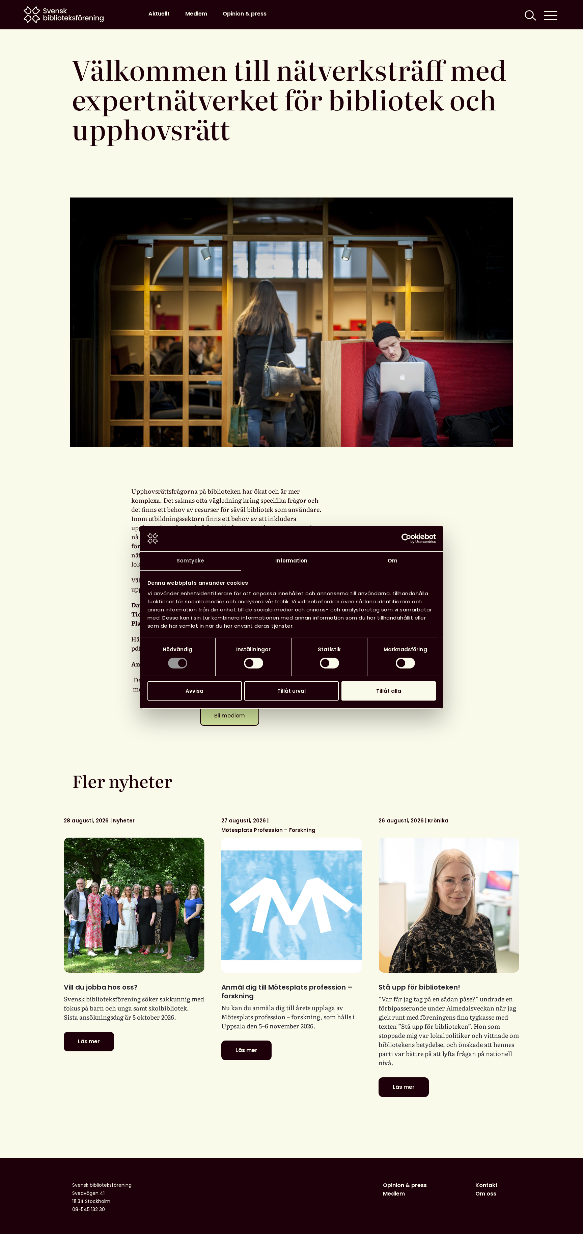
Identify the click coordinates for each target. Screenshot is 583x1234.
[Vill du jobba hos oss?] (134, 905)
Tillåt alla (388, 690)
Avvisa (194, 690)
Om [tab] (392, 560)
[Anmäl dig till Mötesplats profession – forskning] (291, 905)
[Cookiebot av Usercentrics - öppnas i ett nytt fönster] (406, 538)
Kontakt (486, 1185)
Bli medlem (229, 715)
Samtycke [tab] (190, 560)
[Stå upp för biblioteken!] (449, 905)
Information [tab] (291, 560)
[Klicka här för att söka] (529, 14)
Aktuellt (159, 14)
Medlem (196, 14)
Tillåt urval (291, 690)
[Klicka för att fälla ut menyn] (550, 14)
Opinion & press (245, 14)
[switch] (253, 663)
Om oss (485, 1194)
